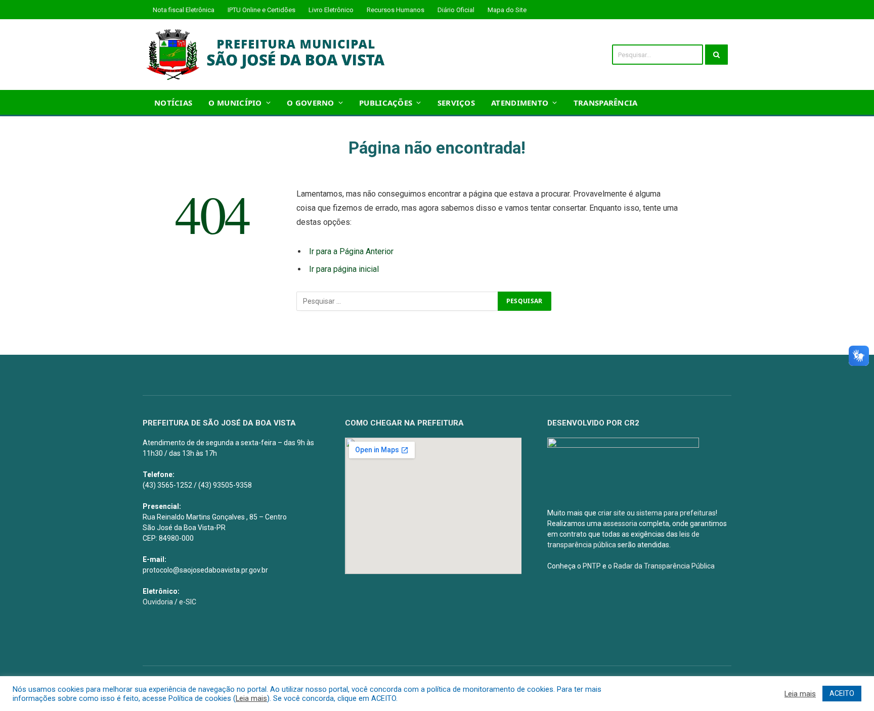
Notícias (173, 103)
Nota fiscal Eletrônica (183, 10)
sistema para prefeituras (676, 513)
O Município (234, 103)
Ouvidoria (158, 602)
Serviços (456, 103)
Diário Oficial (456, 10)
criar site (611, 513)
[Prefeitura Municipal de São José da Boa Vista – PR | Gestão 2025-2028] (268, 54)
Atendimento (519, 103)
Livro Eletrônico (331, 10)
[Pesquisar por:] (397, 301)
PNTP (592, 566)
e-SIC (187, 602)
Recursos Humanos (395, 10)
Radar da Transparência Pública (664, 566)
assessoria (620, 523)
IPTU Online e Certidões (261, 10)
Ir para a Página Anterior (351, 251)
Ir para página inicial (344, 269)
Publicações (385, 103)
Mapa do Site (507, 10)
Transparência (606, 103)
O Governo (310, 103)
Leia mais (251, 698)
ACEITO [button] (841, 693)
